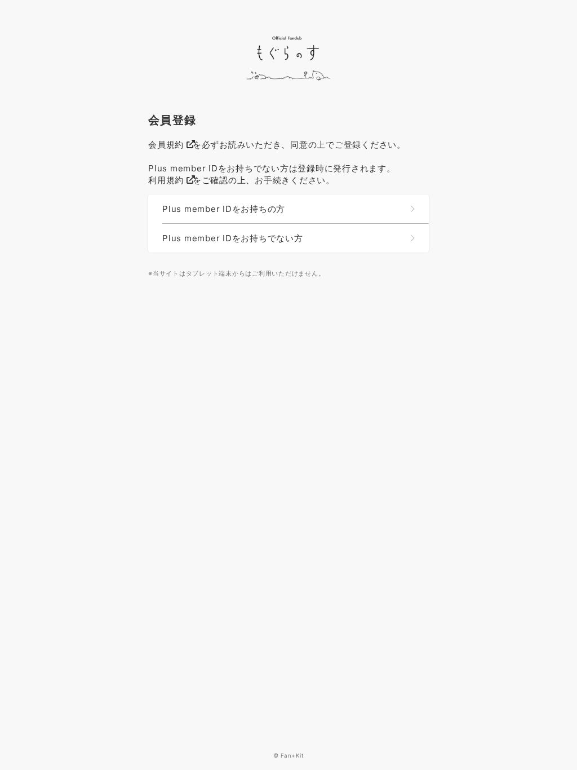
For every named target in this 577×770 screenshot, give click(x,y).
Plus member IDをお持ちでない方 (232, 238)
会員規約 (166, 144)
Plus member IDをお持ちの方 (223, 208)
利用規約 (166, 180)
